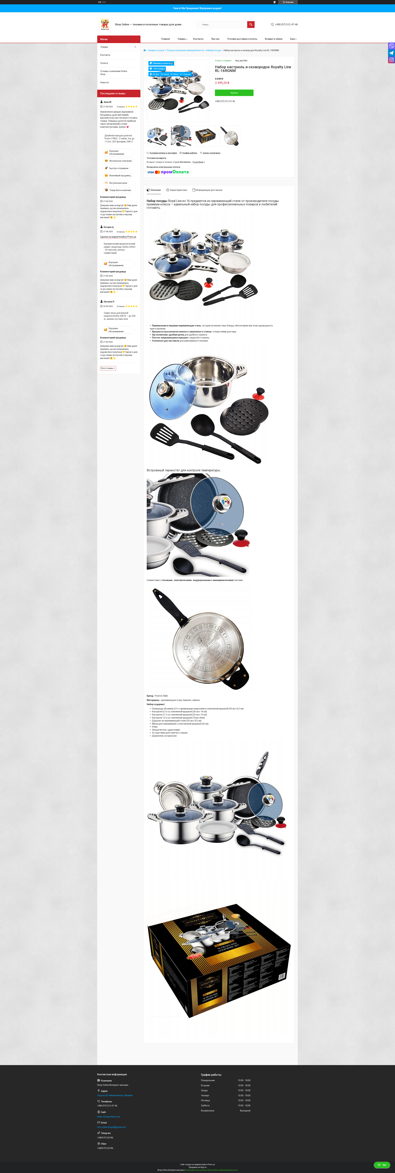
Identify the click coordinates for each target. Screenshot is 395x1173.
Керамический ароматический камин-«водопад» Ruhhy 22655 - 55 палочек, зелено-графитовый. (119, 248)
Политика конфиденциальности (224, 1170)
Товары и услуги (156, 50)
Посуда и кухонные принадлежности (185, 50)
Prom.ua (211, 1164)
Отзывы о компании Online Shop (113, 72)
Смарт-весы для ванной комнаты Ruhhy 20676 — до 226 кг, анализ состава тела (119, 316)
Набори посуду (213, 50)
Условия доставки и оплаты (242, 39)
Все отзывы (107, 368)
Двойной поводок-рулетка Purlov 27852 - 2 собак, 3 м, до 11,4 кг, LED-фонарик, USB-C (119, 138)
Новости (104, 82)
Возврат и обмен (274, 39)
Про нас (215, 39)
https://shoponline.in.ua (108, 1116)
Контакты (198, 39)
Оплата (104, 63)
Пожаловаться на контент (196, 1170)
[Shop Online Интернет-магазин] (105, 24)
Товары (181, 39)
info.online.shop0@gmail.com (111, 1127)
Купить (234, 93)
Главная (165, 39)
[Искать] (251, 24)
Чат (384, 1165)
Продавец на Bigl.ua (197, 1167)
